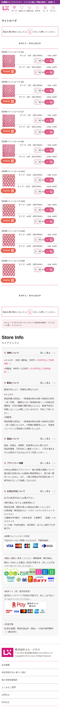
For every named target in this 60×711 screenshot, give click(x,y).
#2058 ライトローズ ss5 (13, 82)
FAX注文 (5, 702)
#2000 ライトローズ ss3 (13, 52)
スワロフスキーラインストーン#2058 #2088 (29, 323)
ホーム (6, 323)
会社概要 (6, 665)
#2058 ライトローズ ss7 (13, 112)
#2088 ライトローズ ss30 (13, 261)
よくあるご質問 (9, 687)
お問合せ (6, 695)
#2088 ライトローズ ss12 (13, 171)
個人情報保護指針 (10, 680)
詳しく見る (45, 353)
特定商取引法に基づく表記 (14, 672)
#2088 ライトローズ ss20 (13, 231)
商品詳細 (6, 71)
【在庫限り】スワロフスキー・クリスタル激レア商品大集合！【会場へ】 (28, 2)
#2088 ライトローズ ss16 (13, 201)
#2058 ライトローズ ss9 (13, 141)
